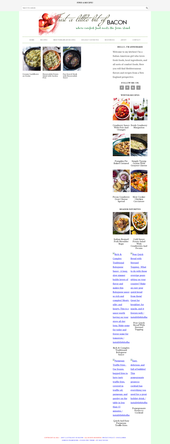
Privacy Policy (108, 437)
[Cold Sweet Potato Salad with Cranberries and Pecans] (139, 224)
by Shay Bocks (102, 440)
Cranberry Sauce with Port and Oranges (121, 127)
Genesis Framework (70, 440)
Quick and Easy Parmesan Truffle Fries (121, 423)
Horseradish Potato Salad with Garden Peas (50, 76)
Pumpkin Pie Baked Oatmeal (121, 162)
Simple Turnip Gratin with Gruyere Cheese (139, 163)
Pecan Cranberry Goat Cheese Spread (121, 199)
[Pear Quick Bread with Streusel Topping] (139, 285)
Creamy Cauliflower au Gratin (31, 75)
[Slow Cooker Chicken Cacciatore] (139, 181)
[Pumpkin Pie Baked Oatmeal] (121, 146)
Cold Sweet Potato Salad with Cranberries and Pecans (139, 243)
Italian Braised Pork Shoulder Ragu (121, 241)
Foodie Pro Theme (87, 440)
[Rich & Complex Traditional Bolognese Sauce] (121, 298)
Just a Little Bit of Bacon (85, 22)
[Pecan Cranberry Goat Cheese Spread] (121, 181)
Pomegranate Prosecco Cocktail (139, 410)
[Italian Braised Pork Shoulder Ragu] (121, 224)
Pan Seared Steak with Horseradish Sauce (70, 76)
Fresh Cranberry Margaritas (139, 126)
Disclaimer (121, 437)
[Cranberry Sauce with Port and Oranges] (121, 110)
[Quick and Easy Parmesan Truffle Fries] (121, 388)
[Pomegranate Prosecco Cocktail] (139, 382)
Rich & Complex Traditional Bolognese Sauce (121, 351)
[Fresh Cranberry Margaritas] (139, 110)
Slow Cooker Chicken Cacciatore (139, 199)
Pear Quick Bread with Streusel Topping (139, 326)
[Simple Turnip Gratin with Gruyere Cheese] (139, 146)
